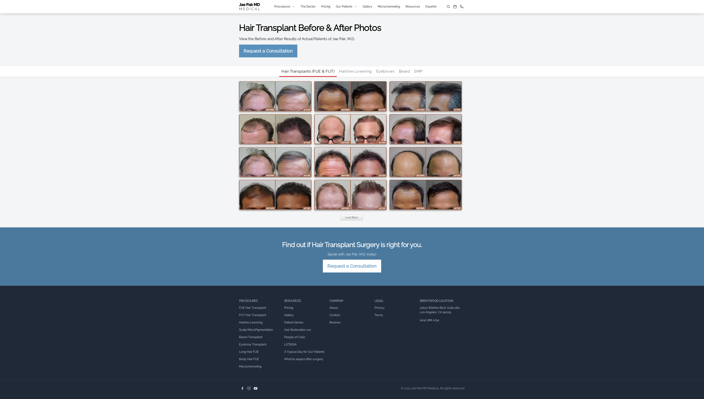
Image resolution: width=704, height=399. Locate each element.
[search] (448, 6)
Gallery (367, 6)
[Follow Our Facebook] (242, 388)
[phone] (461, 6)
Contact (334, 315)
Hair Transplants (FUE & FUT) (308, 71)
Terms (379, 315)
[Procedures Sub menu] (293, 6)
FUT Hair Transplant (252, 315)
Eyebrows (385, 71)
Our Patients (344, 6)
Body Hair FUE (249, 359)
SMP (418, 71)
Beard (404, 71)
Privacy (380, 308)
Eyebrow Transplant (252, 344)
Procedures (282, 6)
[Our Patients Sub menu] (355, 6)
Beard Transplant (250, 337)
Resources (413, 6)
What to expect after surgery (303, 359)
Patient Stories (293, 322)
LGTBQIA (290, 344)
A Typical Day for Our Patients (304, 352)
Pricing (325, 6)
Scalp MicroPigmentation (256, 330)
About (333, 308)
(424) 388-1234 (429, 320)
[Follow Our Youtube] (255, 388)
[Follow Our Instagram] (249, 388)
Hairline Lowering (355, 71)
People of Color (294, 337)
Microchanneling (389, 6)
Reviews (335, 322)
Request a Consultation (268, 51)
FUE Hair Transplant (252, 308)
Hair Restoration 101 (297, 330)
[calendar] (455, 6)
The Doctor (308, 6)
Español (431, 6)
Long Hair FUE (249, 352)
